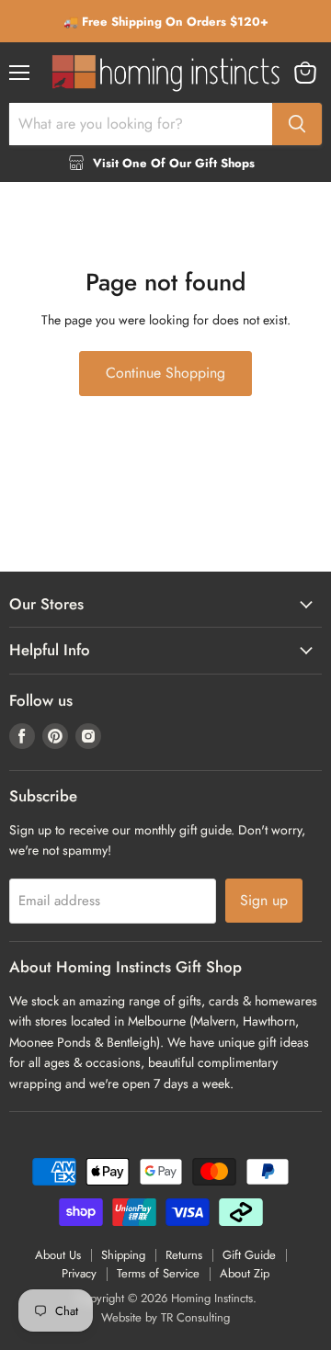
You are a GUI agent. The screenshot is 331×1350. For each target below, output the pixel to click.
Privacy (79, 1273)
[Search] (297, 124)
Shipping (123, 1255)
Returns (184, 1255)
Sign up (264, 900)
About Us (58, 1255)
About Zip (244, 1273)
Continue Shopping (165, 372)
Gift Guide (249, 1255)
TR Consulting (195, 1317)
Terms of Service (158, 1273)
